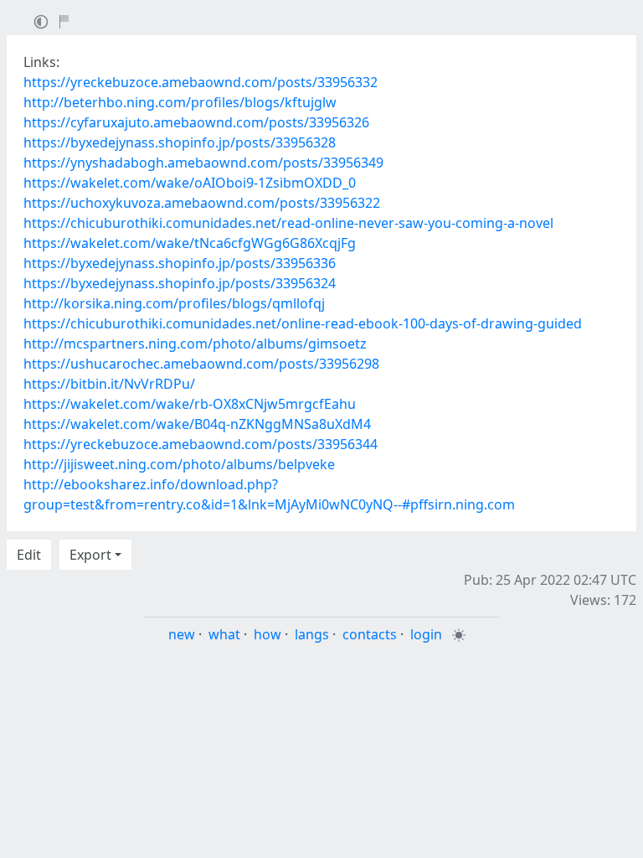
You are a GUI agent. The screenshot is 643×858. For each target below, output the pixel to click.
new (181, 634)
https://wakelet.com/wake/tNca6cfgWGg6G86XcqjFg (189, 243)
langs (312, 634)
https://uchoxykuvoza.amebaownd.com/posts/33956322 (201, 203)
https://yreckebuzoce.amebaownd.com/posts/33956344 (200, 444)
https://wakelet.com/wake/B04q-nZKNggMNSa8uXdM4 (197, 424)
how (267, 634)
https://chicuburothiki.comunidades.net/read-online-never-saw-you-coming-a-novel (288, 223)
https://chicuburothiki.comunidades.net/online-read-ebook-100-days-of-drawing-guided (302, 323)
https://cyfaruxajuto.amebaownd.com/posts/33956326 (196, 122)
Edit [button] (29, 554)
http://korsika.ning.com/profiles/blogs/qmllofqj (174, 303)
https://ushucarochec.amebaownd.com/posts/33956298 (201, 363)
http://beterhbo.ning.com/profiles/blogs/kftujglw (180, 102)
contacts (369, 634)
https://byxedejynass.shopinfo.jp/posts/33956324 (179, 283)
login (426, 634)
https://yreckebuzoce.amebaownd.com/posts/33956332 (200, 82)
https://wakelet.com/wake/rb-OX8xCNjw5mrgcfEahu (189, 404)
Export (90, 554)
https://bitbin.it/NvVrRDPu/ (109, 384)
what (224, 634)
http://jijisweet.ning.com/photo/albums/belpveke (179, 464)
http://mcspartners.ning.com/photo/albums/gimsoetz (195, 343)
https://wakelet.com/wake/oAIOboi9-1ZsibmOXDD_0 (189, 182)
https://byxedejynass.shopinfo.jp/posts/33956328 (179, 142)
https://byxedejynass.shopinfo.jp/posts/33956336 (179, 263)
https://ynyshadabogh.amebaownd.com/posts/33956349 (203, 162)
